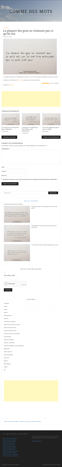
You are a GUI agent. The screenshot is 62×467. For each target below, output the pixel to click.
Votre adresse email (9, 275)
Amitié (5, 306)
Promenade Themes (55, 464)
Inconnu (11, 84)
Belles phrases (8, 315)
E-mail (4, 171)
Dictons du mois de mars (9, 441)
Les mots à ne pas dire (9, 137)
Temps (5, 366)
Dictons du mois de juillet (9, 448)
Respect (6, 360)
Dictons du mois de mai (10, 330)
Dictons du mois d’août (9, 449)
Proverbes (6, 357)
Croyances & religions (10, 321)
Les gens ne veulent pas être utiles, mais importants (30, 129)
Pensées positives (8, 354)
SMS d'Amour (7, 363)
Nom (3, 167)
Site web (4, 175)
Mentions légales (36, 441)
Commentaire (6, 148)
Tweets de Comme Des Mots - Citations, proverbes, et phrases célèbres (22, 421)
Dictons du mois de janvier (10, 438)
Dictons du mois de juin (9, 446)
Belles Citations (31, 201)
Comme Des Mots (31, 11)
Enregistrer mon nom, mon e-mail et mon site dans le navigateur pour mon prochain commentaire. (30, 179)
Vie (5, 369)
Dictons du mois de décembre (10, 456)
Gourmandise (7, 336)
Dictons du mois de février (10, 440)
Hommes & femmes (9, 339)
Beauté (5, 312)
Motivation (7, 348)
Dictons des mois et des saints (12, 324)
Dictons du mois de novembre (12, 333)
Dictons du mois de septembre (11, 451)
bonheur (20, 80)
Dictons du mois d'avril (10, 327)
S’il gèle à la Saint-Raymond (51, 137)
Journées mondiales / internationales (14, 345)
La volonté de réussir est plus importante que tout (45, 244)
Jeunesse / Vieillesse (9, 342)
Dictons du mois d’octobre (9, 452)
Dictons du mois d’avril (9, 443)
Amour (5, 309)
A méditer (6, 27)
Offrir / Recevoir (8, 351)
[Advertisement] (31, 99)
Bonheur (6, 318)
